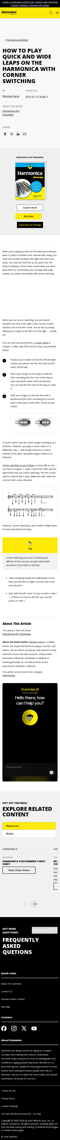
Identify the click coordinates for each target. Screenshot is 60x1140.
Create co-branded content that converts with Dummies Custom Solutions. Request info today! (30, 4)
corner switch (41, 342)
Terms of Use (8, 1090)
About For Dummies (11, 983)
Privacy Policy (8, 1098)
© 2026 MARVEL (9, 1136)
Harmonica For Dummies (11, 112)
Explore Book (30, 207)
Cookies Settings (9, 1106)
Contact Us (6, 991)
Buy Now (28, 216)
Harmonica (8, 675)
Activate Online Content (13, 999)
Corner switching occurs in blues (18, 465)
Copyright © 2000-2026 (12, 1120)
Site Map (5, 1006)
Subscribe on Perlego (30, 224)
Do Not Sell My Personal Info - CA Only (21, 1113)
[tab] (29, 826)
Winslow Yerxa (10, 96)
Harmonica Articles (17, 40)
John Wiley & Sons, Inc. (39, 1120)
